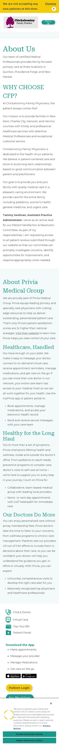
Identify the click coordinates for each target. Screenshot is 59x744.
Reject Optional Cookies (29, 740)
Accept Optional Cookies (29, 734)
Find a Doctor (22, 612)
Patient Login (19, 688)
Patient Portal (22, 632)
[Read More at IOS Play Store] (13, 675)
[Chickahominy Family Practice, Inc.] (21, 22)
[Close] (51, 703)
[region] (29, 721)
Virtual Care (20, 619)
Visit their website (27, 333)
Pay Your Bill (21, 626)
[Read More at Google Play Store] (29, 675)
